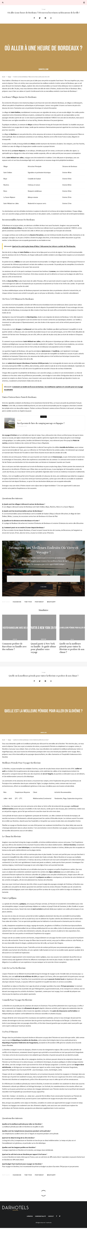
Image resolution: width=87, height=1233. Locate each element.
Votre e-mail (43, 573)
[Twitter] (59, 1216)
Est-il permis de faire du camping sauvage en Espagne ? (41, 423)
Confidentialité (40, 1216)
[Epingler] (45, 18)
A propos (30, 1216)
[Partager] (34, 18)
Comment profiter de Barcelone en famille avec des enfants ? (14, 646)
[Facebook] (56, 1216)
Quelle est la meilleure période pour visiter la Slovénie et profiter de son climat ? (71, 647)
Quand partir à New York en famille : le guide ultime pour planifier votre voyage (43, 647)
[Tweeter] (39, 18)
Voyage (43, 9)
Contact (51, 1216)
